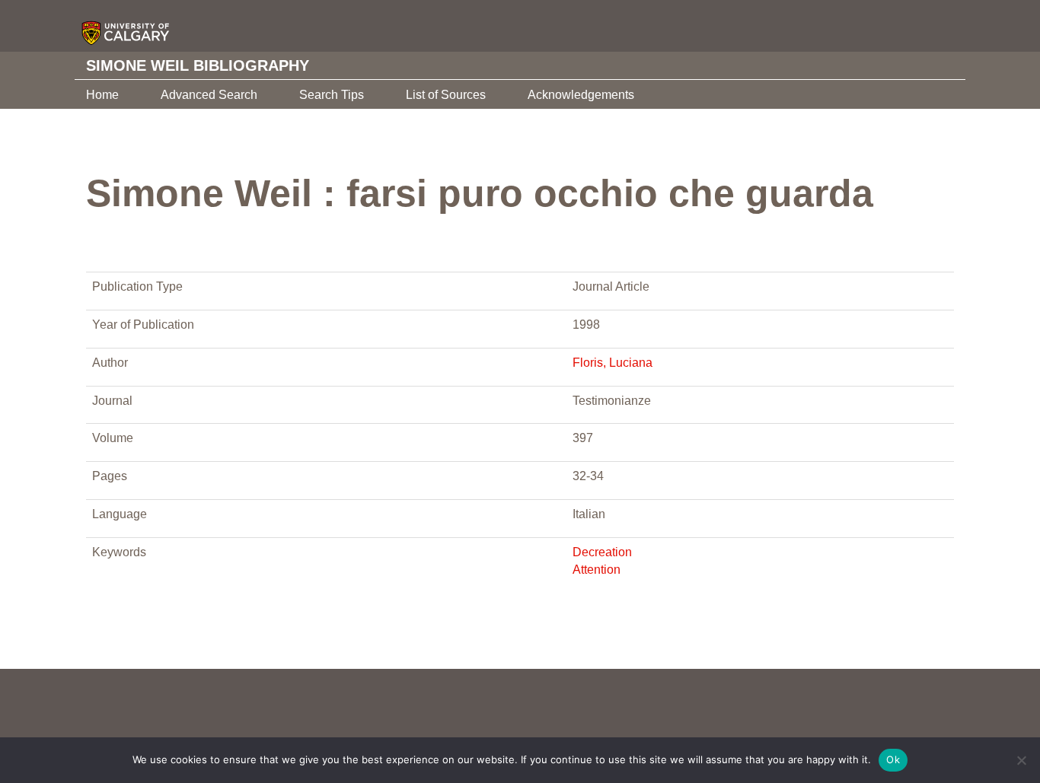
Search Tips (331, 94)
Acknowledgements (581, 94)
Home (102, 94)
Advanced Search (209, 94)
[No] (1021, 760)
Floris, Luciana (612, 362)
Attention (596, 569)
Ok (893, 759)
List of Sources (446, 94)
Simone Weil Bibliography (197, 65)
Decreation (602, 552)
